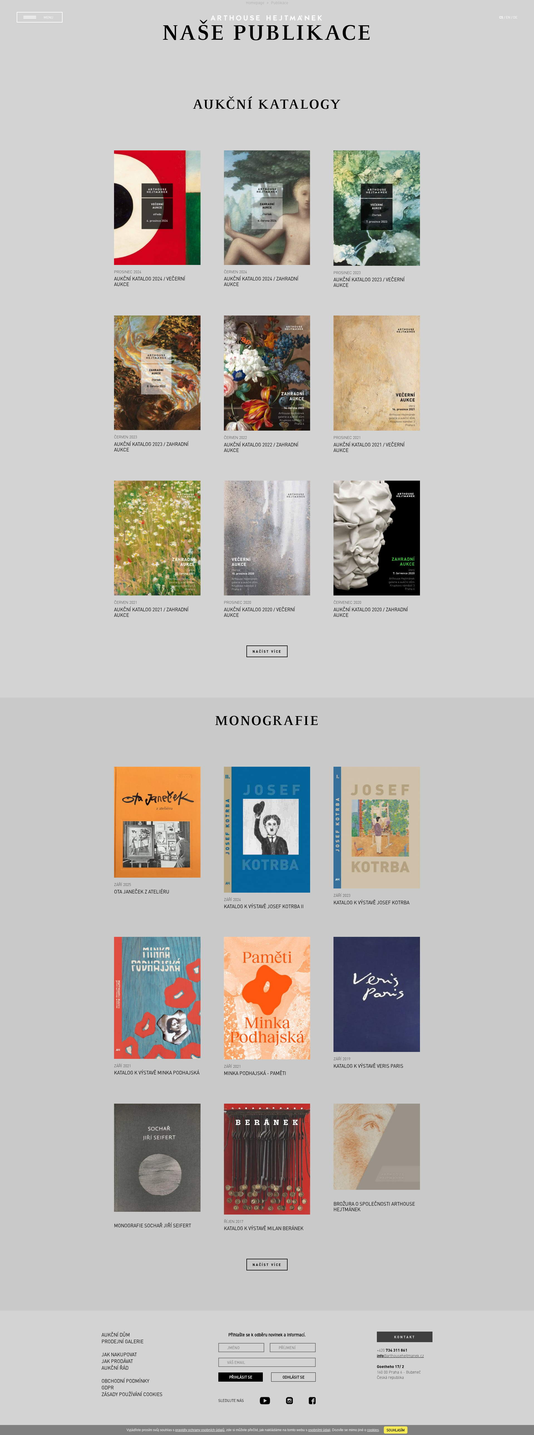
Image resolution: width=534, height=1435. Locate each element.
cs (501, 17)
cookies (373, 1430)
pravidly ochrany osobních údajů (199, 1430)
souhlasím (396, 1430)
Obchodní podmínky (125, 1380)
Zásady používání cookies (132, 1394)
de (515, 17)
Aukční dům (116, 1334)
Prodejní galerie (123, 1341)
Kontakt (404, 1336)
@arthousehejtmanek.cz (400, 1355)
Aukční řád (115, 1367)
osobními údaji (319, 1430)
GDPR (108, 1387)
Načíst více (267, 651)
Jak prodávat (117, 1361)
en (508, 17)
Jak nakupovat (119, 1354)
